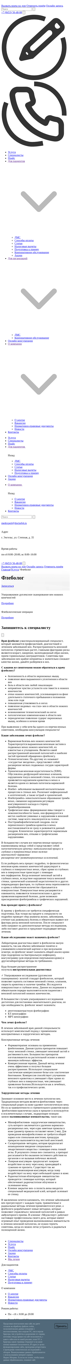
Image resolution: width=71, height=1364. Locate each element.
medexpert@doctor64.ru (14, 523)
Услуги (12, 152)
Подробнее (7, 603)
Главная (5, 569)
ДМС (17, 237)
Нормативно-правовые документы (34, 426)
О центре (20, 420)
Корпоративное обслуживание (32, 252)
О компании (15, 484)
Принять (61, 1326)
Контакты (13, 432)
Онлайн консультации (20, 340)
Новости (19, 429)
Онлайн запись (54, 5)
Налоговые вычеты (25, 246)
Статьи (18, 243)
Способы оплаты (24, 240)
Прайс (11, 158)
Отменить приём (35, 5)
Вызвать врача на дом (13, 5)
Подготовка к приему (27, 249)
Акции (18, 255)
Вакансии (20, 423)
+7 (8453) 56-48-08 (11, 12)
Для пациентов (17, 446)
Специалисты (15, 155)
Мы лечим (14, 1259)
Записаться (7, 586)
